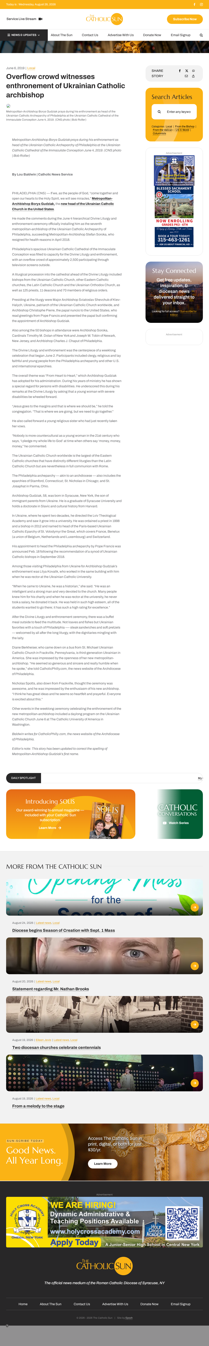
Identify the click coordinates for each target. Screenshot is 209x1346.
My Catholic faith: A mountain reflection (156, 778)
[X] (186, 70)
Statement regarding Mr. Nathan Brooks (50, 989)
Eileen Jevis (43, 1040)
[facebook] (194, 4)
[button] (201, 35)
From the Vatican (162, 130)
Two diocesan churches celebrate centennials (56, 1047)
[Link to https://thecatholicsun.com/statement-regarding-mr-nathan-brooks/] (195, 966)
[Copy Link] (193, 76)
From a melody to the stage (38, 1106)
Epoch (129, 1317)
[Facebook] (179, 70)
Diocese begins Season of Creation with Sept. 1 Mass (63, 930)
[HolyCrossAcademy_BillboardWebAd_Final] (104, 1198)
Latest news (43, 922)
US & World (182, 130)
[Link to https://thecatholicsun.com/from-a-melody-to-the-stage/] (195, 1083)
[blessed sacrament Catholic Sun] (174, 187)
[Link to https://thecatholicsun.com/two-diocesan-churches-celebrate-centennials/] (195, 1025)
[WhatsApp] (193, 70)
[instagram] (201, 4)
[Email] (186, 76)
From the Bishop (184, 126)
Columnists (159, 133)
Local (31, 68)
